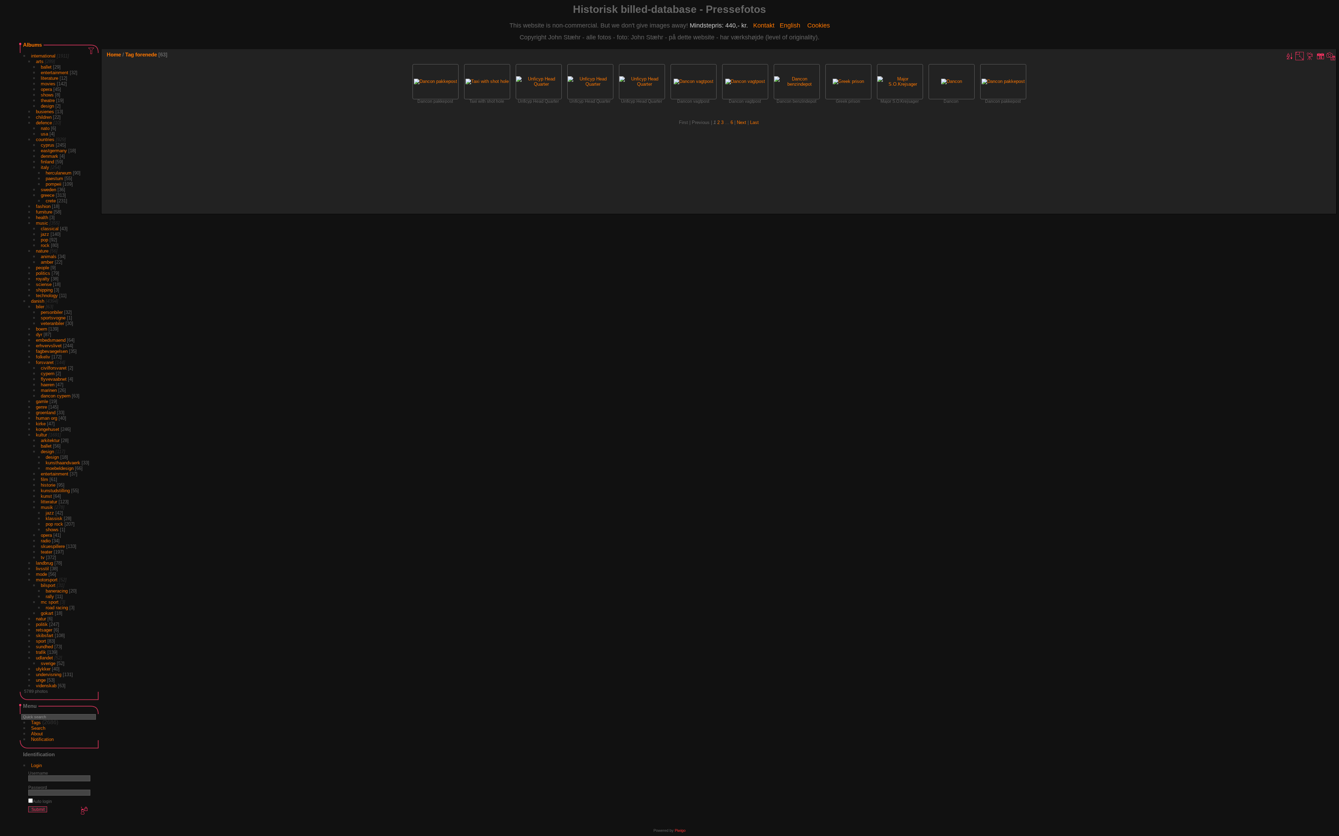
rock (45, 245)
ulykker (43, 669)
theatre (48, 100)
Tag (129, 54)
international (43, 56)
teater (46, 552)
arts (40, 61)
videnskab (46, 685)
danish (37, 301)
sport (41, 641)
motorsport (47, 579)
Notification (42, 739)
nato (45, 128)
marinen (49, 390)
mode (41, 574)
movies (48, 83)
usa (44, 134)
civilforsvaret (54, 368)
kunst (46, 496)
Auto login (42, 801)
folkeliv (43, 356)
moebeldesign (60, 468)
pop (44, 239)
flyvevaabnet (54, 379)
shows (47, 95)
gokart (47, 613)
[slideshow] (1310, 56)
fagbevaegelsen (52, 351)
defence (44, 122)
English (790, 25)
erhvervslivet (49, 345)
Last (754, 122)
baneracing (57, 591)
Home (114, 54)
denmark (49, 156)
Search (38, 728)
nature (42, 251)
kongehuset (47, 429)
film (44, 479)
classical (50, 228)
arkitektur (50, 440)
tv (43, 557)
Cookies (818, 25)
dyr (39, 334)
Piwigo (680, 830)
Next (741, 122)
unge (41, 680)
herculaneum (58, 173)
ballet (46, 67)
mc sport (50, 602)
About (37, 733)
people (42, 267)
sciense (44, 284)
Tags (36, 722)
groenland (45, 412)
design (47, 106)
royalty (43, 278)
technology (47, 295)
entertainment (54, 72)
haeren (47, 384)
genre (41, 407)
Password (37, 787)
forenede (146, 54)
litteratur (49, 501)
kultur (41, 435)
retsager (44, 630)
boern (41, 329)
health (42, 217)
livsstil (42, 568)
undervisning (48, 674)
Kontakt (763, 25)
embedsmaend (51, 340)
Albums (32, 45)
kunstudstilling (55, 490)
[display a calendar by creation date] (1331, 56)
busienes (45, 111)
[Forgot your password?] (83, 810)
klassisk (54, 518)
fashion (43, 206)
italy (45, 167)
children (44, 117)
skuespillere (53, 546)
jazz (45, 234)
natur (41, 618)
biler (40, 306)
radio (46, 540)
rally (50, 596)
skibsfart (44, 635)
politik (42, 624)
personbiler (52, 312)
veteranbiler (52, 323)
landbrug (44, 563)
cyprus (47, 145)
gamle (42, 401)
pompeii (53, 184)
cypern (47, 373)
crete (51, 200)
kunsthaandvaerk (63, 462)
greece (47, 195)
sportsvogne (53, 317)
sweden (48, 189)
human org (46, 418)
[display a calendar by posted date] (1320, 56)
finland (47, 161)
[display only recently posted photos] (91, 50)
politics (43, 273)
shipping (44, 290)
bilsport (48, 585)
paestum (54, 178)
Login (36, 765)
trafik (41, 652)
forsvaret (45, 362)
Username (38, 773)
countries (45, 139)
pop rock (54, 524)
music (42, 223)
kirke (41, 423)
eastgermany (54, 150)
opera (46, 89)
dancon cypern (55, 395)
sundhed (44, 646)
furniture (44, 212)
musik (47, 507)
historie (48, 485)
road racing (57, 607)
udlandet (44, 657)
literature (49, 78)
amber (47, 262)
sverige (48, 663)
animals (48, 256)
